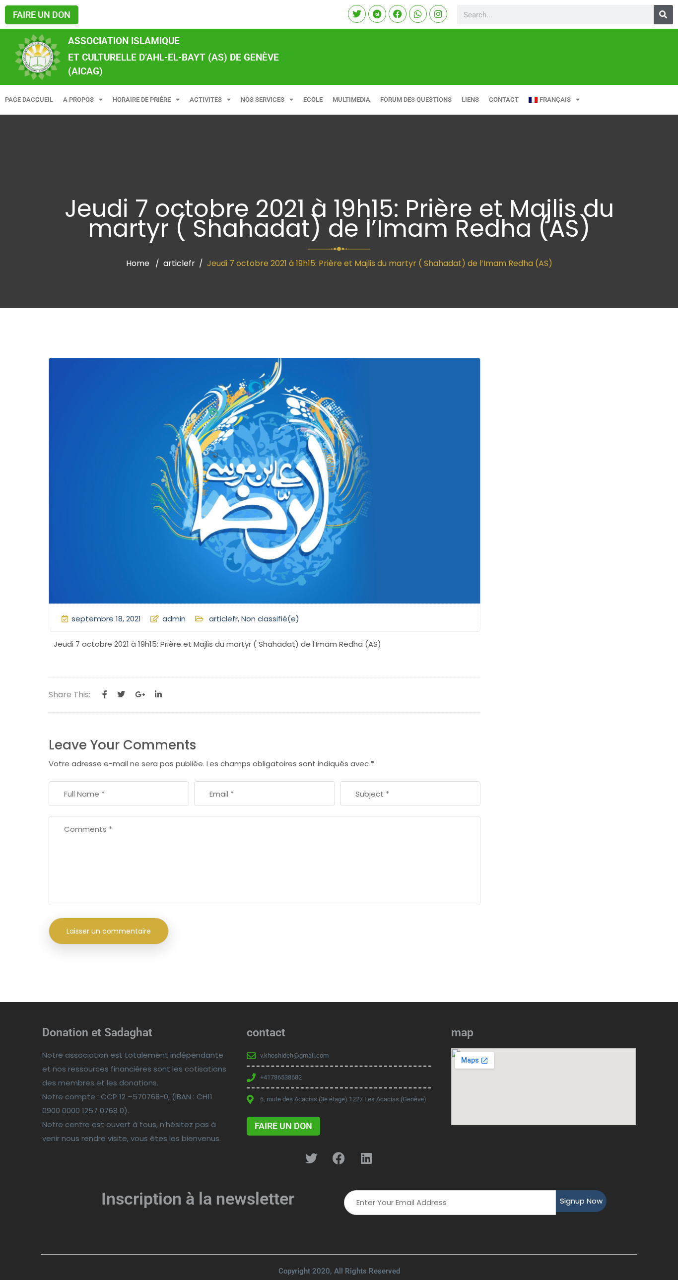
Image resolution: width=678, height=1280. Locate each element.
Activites (206, 99)
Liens (470, 99)
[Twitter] (121, 694)
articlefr (179, 263)
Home (137, 263)
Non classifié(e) (270, 618)
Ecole (313, 99)
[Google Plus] (140, 694)
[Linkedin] (158, 694)
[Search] (663, 14)
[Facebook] (104, 694)
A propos (78, 99)
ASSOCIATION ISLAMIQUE (124, 41)
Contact (504, 99)
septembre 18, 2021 (106, 618)
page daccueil (29, 99)
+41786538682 (281, 1077)
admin (174, 618)
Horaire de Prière (142, 99)
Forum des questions (416, 99)
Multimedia (351, 99)
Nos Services (262, 99)
